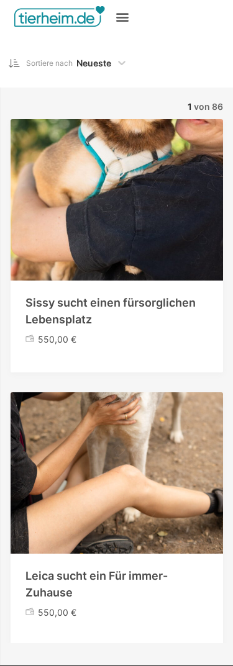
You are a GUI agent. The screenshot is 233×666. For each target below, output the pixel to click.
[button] (122, 16)
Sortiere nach (49, 63)
